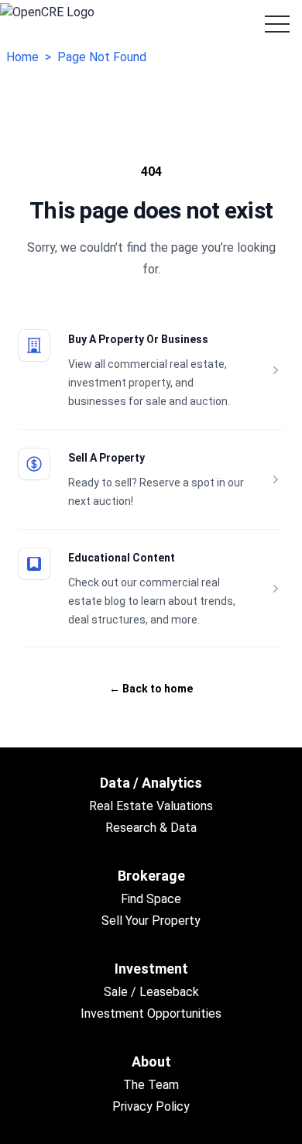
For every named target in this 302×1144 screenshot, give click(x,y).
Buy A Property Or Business (138, 339)
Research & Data (151, 827)
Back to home (151, 688)
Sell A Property (106, 458)
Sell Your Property (151, 920)
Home (22, 57)
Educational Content (121, 557)
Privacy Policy (151, 1106)
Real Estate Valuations (151, 806)
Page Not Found (101, 57)
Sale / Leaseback (151, 991)
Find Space (151, 898)
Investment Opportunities (151, 1013)
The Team (151, 1084)
